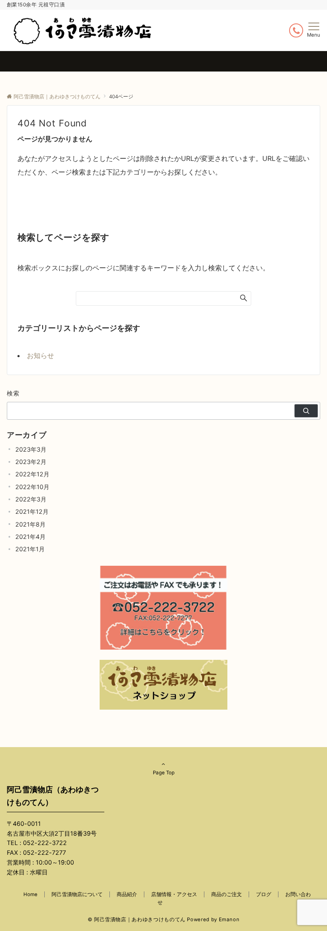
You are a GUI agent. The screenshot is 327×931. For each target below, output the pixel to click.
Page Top (164, 773)
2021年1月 (30, 549)
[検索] (306, 411)
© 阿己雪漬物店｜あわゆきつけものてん (137, 919)
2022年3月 (30, 499)
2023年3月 (30, 449)
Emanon (229, 919)
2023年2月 (30, 461)
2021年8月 (30, 524)
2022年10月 (32, 486)
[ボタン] (296, 30)
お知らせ (40, 355)
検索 (13, 393)
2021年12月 (32, 511)
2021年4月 (30, 536)
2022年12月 (32, 474)
